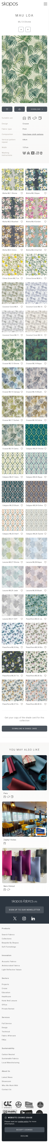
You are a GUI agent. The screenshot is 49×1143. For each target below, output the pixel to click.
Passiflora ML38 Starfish (35, 704)
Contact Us (6, 1090)
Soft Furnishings (9, 947)
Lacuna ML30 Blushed (35, 590)
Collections (7, 939)
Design (5, 1028)
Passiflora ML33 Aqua (11, 647)
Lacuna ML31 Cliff (10, 619)
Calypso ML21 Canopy (11, 477)
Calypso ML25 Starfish (11, 534)
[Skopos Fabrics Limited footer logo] (24, 901)
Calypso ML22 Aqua (34, 477)
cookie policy (23, 1121)
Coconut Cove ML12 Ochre (35, 335)
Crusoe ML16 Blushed (35, 392)
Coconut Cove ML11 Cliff (11, 335)
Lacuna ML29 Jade (10, 590)
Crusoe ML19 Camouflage (11, 449)
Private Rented (8, 1009)
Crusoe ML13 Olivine (11, 363)
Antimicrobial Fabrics (11, 966)
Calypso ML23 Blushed (11, 505)
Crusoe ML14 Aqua (34, 363)
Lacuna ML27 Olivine (11, 562)
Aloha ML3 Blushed (10, 222)
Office (4, 1005)
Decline (24, 1136)
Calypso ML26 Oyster (34, 534)
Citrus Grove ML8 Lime (35, 278)
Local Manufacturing (10, 1063)
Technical (6, 1032)
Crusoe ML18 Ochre (34, 420)
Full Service (7, 1023)
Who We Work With (10, 1085)
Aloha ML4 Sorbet (33, 222)
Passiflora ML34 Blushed (35, 647)
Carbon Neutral (8, 1054)
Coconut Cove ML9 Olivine (11, 307)
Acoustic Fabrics (9, 962)
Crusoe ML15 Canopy (11, 392)
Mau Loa (24, 15)
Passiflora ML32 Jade (35, 619)
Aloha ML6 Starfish (34, 250)
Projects (5, 984)
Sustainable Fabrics (10, 1059)
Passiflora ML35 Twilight (11, 676)
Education (6, 992)
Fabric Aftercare (9, 1036)
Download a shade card (24, 729)
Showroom (6, 1081)
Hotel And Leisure (9, 1001)
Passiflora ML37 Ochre (11, 704)
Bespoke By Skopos (10, 943)
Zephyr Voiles (10, 840)
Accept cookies (24, 1130)
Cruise (4, 988)
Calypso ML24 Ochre (34, 505)
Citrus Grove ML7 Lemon (11, 278)
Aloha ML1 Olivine (10, 193)
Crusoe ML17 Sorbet (11, 420)
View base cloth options (33, 134)
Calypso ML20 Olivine (35, 449)
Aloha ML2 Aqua (33, 193)
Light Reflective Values (12, 970)
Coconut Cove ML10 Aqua (35, 307)
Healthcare (6, 997)
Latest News (7, 1077)
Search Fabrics (8, 935)
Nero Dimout (9, 886)
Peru (6, 793)
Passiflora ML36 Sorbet (35, 676)
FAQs (4, 1040)
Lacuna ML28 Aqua (34, 562)
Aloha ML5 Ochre (10, 250)
